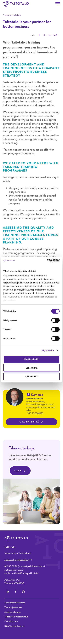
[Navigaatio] (57, 3)
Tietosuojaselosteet (13, 607)
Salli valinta (31, 368)
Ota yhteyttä (29, 421)
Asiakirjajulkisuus (12, 612)
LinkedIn (7, 591)
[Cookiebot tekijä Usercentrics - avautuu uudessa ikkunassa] (47, 261)
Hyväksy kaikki (31, 359)
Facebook (15, 591)
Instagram (23, 591)
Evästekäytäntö (11, 621)
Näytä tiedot (47, 350)
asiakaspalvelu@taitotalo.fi (16, 559)
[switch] (55, 320)
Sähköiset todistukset (14, 626)
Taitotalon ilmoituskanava (16, 616)
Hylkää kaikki (31, 376)
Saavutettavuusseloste (14, 602)
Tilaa (18, 470)
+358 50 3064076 (34, 413)
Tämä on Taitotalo (12, 14)
